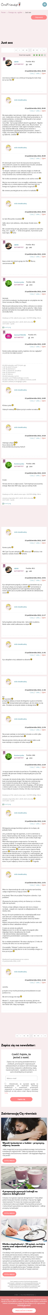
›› (44, 50)
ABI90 (16, 62)
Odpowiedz (39, 17)
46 (26, 50)
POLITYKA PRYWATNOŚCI (27, 1295)
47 (30, 50)
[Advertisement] (24, 31)
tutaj (6, 1093)
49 (37, 50)
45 (23, 50)
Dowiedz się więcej (23, 1305)
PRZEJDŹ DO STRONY (24, 1310)
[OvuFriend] (10, 6)
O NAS (16, 1295)
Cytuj (31, 73)
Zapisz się (21, 1099)
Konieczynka (19, 282)
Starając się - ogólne (15, 12)
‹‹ (16, 50)
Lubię (38, 73)
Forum (3, 12)
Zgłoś (44, 73)
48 (33, 50)
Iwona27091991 (20, 335)
